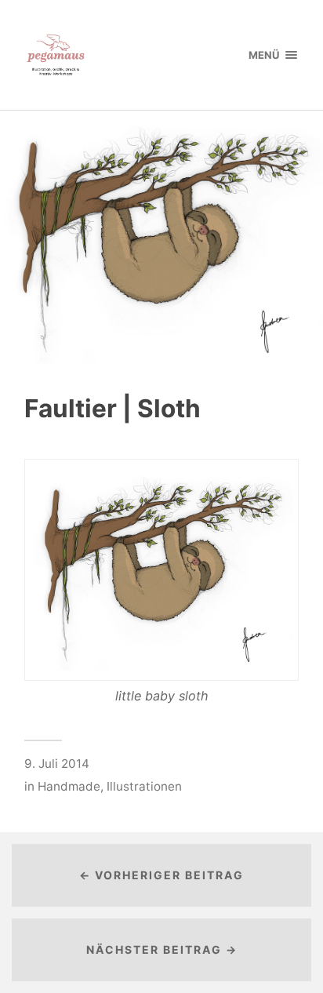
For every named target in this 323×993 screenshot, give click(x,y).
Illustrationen (144, 786)
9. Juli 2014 (56, 763)
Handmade (69, 786)
